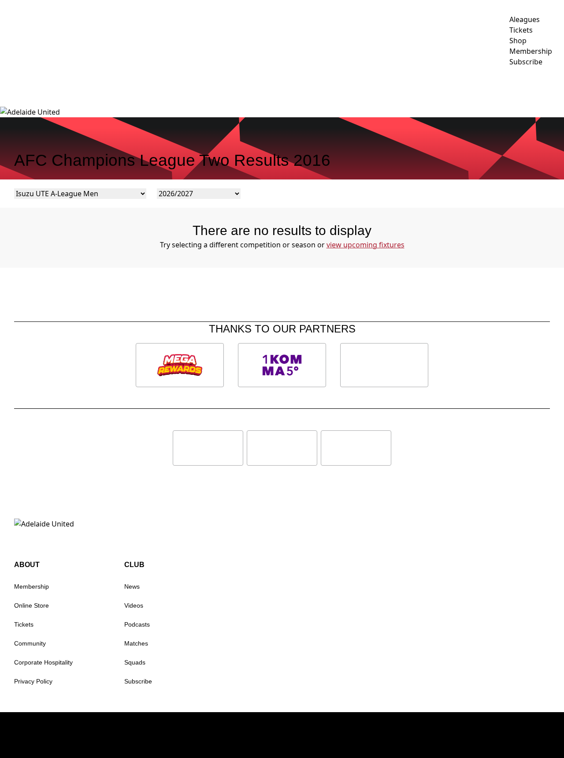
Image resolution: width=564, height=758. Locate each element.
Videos (270, 86)
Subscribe (138, 681)
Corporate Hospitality (43, 662)
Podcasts (137, 624)
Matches (136, 643)
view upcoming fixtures (365, 245)
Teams (305, 86)
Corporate (416, 86)
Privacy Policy (33, 681)
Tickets (23, 624)
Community (356, 86)
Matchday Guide (126, 86)
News (238, 86)
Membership (187, 86)
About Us (464, 86)
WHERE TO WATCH (529, 86)
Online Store (31, 605)
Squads (134, 662)
